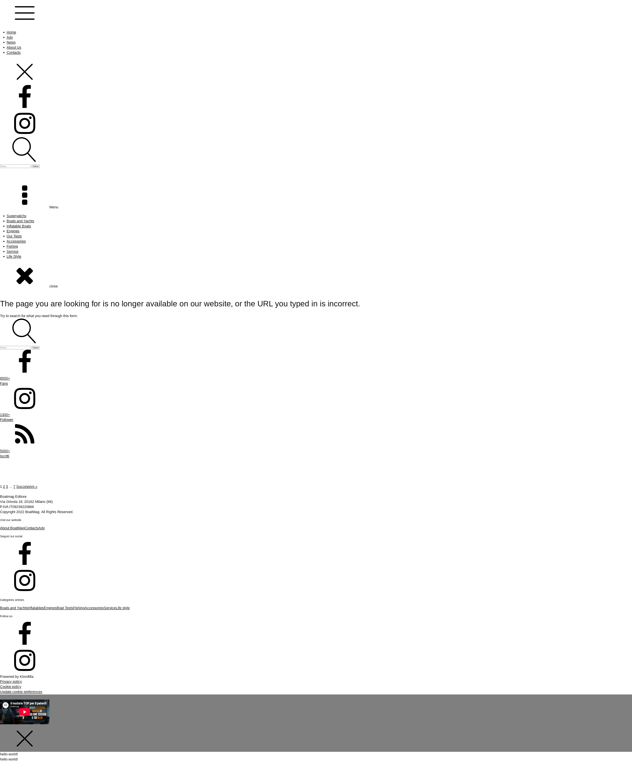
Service (12, 251)
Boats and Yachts (20, 221)
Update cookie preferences (21, 692)
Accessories (16, 241)
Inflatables (35, 608)
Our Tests (14, 236)
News (11, 42)
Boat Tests (65, 608)
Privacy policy (11, 681)
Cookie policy (10, 687)
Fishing (12, 246)
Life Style (14, 256)
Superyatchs (16, 216)
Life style (123, 608)
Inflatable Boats (19, 226)
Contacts (14, 52)
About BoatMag (12, 528)
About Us (14, 47)
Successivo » (26, 486)
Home (11, 32)
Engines (13, 231)
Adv (10, 37)
